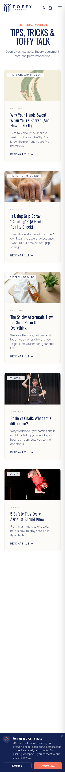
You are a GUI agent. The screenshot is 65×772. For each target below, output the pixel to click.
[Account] (44, 8)
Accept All (48, 765)
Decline (17, 765)
